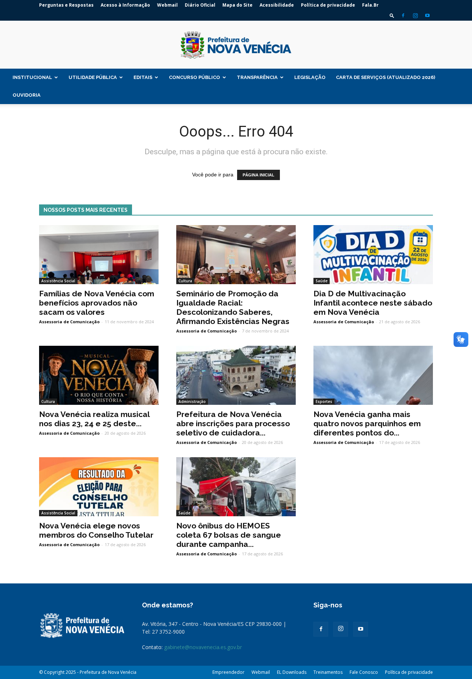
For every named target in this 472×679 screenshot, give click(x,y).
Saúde (321, 280)
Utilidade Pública (93, 77)
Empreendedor (228, 672)
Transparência (257, 77)
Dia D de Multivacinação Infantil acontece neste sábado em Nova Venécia (372, 303)
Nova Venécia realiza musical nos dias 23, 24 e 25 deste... (94, 419)
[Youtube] (427, 15)
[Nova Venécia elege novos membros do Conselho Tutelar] (99, 486)
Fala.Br (370, 5)
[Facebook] (403, 15)
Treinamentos (328, 672)
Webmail (167, 5)
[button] (392, 15)
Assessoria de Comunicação (69, 321)
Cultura (185, 280)
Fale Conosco (364, 672)
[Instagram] (415, 15)
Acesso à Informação (125, 5)
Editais (142, 77)
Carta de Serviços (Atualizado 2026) (385, 77)
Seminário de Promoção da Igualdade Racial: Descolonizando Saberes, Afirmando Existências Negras (232, 307)
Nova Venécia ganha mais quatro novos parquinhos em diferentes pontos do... (367, 423)
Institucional (32, 77)
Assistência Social (58, 280)
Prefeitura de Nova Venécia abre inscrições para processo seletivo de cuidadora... (233, 423)
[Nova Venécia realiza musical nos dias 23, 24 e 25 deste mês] (99, 375)
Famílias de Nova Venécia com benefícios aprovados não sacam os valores (96, 303)
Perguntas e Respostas (66, 5)
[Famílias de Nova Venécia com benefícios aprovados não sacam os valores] (99, 254)
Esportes (324, 401)
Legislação (310, 77)
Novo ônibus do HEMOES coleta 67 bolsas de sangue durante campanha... (228, 535)
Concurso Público (194, 77)
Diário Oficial (200, 5)
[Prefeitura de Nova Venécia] (236, 45)
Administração (192, 401)
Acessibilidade (277, 5)
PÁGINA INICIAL (258, 175)
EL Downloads (291, 672)
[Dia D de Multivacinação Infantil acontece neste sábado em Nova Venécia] (373, 254)
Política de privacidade (328, 5)
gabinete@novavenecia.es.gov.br (203, 647)
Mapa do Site (237, 5)
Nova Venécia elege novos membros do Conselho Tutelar (96, 530)
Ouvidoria (27, 95)
